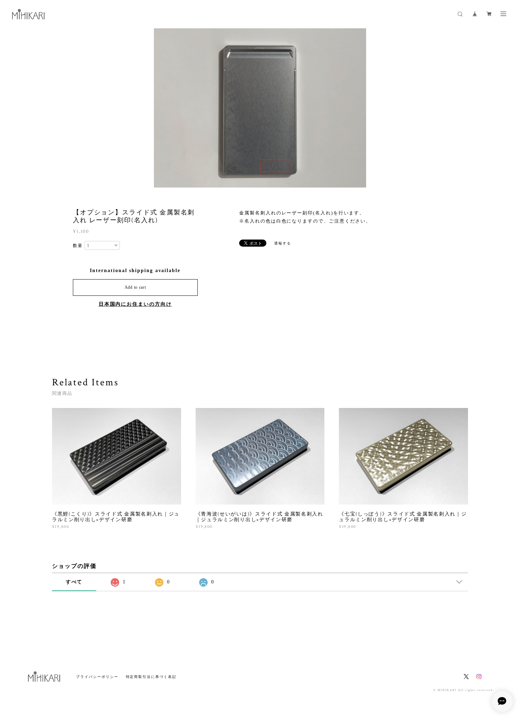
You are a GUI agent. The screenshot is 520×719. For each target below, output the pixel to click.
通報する (282, 243)
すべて (74, 582)
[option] (260, 108)
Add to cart (135, 287)
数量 (78, 245)
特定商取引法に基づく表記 (151, 677)
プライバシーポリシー (97, 677)
